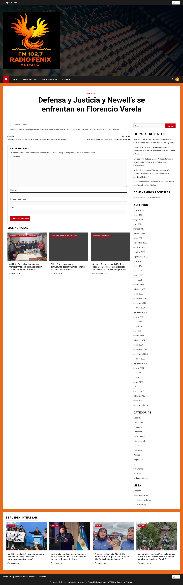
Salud (135, 464)
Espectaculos (139, 436)
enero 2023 (138, 400)
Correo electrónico (19, 199)
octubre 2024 (139, 307)
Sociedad (32, 236)
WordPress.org (140, 504)
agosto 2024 (138, 317)
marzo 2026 (138, 229)
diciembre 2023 (140, 349)
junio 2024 (137, 326)
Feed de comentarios (142, 500)
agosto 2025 (138, 261)
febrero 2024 (139, 340)
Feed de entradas (140, 495)
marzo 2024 (138, 335)
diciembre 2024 (140, 298)
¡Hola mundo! (154, 197)
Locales (73, 236)
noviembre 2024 (140, 303)
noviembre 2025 (140, 247)
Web (12, 207)
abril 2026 (137, 224)
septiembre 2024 (140, 312)
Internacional (139, 441)
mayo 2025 (138, 275)
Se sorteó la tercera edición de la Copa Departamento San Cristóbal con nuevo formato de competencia (109, 267)
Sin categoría (139, 469)
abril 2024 (137, 331)
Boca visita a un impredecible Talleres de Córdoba (108, 137)
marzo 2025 (138, 284)
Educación (137, 431)
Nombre (14, 190)
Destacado (23, 236)
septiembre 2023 (140, 363)
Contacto (66, 79)
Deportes (91, 93)
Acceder (137, 490)
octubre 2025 (139, 252)
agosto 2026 (138, 210)
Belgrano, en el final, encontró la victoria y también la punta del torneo (36, 137)
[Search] (172, 79)
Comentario (16, 156)
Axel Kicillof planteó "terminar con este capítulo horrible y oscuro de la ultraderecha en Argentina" (25, 557)
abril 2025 (137, 280)
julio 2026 (137, 215)
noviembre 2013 (140, 405)
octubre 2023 (139, 358)
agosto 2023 (138, 368)
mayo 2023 (138, 382)
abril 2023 (137, 386)
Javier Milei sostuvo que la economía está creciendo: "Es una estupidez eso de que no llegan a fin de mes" (154, 150)
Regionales (138, 459)
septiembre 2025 (140, 256)
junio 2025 (137, 270)
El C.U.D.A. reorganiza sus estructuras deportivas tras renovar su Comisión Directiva (68, 267)
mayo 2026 (138, 219)
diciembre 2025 (140, 242)
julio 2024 (137, 321)
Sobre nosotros (49, 79)
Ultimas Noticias (140, 478)
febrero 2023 (139, 396)
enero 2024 (138, 345)
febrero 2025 (139, 289)
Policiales (137, 450)
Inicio (15, 79)
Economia (137, 427)
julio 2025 (137, 266)
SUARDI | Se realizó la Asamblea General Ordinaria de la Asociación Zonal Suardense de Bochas (25, 267)
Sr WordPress (139, 197)
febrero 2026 (139, 233)
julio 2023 (137, 372)
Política (136, 455)
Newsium (116, 582)
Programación (29, 79)
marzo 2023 (138, 391)
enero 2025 (138, 293)
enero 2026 (138, 238)
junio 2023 (137, 377)
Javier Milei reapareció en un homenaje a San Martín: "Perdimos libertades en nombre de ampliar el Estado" (152, 173)
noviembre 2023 (140, 354)
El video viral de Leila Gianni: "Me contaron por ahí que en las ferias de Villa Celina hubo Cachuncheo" (153, 162)
